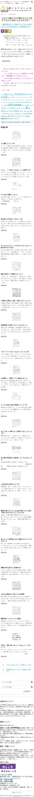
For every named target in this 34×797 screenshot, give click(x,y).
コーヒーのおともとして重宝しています (18, 664)
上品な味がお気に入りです (10, 484)
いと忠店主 (26, 122)
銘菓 (24, 113)
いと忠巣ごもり (17, 24)
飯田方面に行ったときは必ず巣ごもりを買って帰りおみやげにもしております (16, 512)
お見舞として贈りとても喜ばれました (14, 378)
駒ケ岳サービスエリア (16, 116)
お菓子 (12, 97)
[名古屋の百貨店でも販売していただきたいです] (16, 453)
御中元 (7, 111)
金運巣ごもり (18, 113)
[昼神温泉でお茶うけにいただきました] (16, 321)
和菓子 (12, 108)
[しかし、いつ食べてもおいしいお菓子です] (16, 166)
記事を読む (4, 154)
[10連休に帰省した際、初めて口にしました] (16, 296)
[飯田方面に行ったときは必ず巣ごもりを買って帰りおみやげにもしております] (16, 506)
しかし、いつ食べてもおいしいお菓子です (16, 170)
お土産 (4, 97)
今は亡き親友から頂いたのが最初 (12, 594)
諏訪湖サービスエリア (9, 113)
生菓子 (28, 111)
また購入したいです (8, 143)
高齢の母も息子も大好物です (11, 567)
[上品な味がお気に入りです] (16, 480)
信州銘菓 (17, 105)
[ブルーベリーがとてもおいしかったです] (16, 347)
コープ (28, 97)
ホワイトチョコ (15, 102)
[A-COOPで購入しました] (16, 190)
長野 (26, 113)
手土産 (11, 111)
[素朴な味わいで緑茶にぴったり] (16, 270)
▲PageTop (27, 691)
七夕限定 (23, 102)
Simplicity (10, 795)
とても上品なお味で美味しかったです (14, 405)
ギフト (20, 97)
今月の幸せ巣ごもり (13, 26)
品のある (17, 108)
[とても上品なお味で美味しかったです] (16, 400)
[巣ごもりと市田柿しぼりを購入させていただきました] (16, 535)
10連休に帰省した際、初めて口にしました (16, 301)
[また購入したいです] (16, 139)
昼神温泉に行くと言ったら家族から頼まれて (18, 670)
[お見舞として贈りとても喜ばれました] (16, 374)
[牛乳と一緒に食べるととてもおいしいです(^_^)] (16, 641)
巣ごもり (19, 122)
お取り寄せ (29, 94)
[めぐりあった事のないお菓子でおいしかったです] (16, 427)
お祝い (9, 97)
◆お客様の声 (7, 24)
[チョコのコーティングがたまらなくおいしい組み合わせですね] (16, 241)
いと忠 (2, 94)
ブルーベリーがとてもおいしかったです (15, 352)
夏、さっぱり (22, 108)
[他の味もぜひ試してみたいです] (16, 214)
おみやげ (20, 93)
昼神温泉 (16, 111)
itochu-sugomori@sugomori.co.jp (10, 778)
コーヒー (24, 97)
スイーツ (12, 99)
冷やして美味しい (26, 105)
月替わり (21, 111)
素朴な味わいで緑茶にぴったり (12, 274)
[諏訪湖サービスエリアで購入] (16, 614)
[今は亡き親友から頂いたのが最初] (16, 590)
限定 (29, 113)
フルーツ (17, 99)
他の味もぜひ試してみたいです (12, 219)
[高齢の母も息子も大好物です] (16, 563)
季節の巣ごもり (25, 26)
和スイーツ (6, 108)
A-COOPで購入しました (9, 194)
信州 (10, 104)
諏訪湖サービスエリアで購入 (11, 619)
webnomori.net (21, 795)
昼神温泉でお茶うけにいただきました (14, 325)
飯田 (6, 116)
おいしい (9, 93)
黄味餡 (28, 116)
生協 (25, 111)
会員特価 (5, 105)
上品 (27, 102)
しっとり (17, 97)
